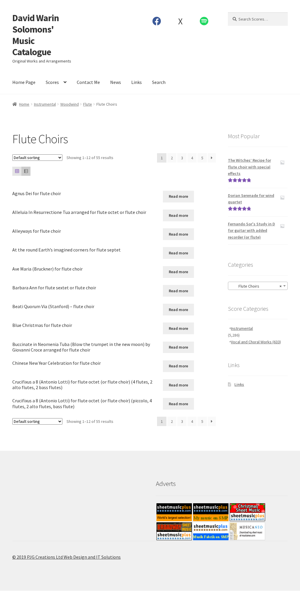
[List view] (25, 171)
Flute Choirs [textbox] (256, 286)
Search (159, 82)
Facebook (156, 21)
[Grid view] (16, 171)
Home (24, 104)
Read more (178, 196)
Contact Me (88, 82)
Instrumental (45, 104)
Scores (52, 82)
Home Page (23, 82)
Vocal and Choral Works (256, 342)
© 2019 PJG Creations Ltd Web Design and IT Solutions (66, 557)
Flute (87, 104)
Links (136, 82)
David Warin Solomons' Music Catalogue (35, 35)
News (115, 82)
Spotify (204, 21)
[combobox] (258, 286)
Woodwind (69, 104)
